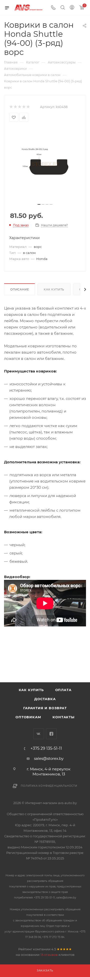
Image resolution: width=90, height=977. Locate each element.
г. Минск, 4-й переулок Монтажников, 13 (48, 771)
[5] (28, 107)
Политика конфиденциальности (49, 785)
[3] (19, 107)
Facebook (51, 733)
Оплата (63, 690)
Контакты (63, 717)
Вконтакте (38, 733)
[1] (11, 107)
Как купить (54, 289)
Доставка (45, 699)
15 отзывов (49, 955)
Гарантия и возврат (44, 708)
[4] (24, 107)
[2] (15, 107)
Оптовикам (28, 717)
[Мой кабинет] (72, 8)
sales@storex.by (49, 758)
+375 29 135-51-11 (46, 748)
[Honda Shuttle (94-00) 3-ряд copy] (45, 164)
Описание (19, 289)
